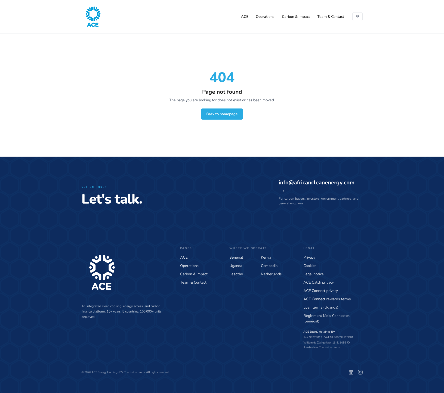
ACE (244, 16)
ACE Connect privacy (320, 290)
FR (357, 16)
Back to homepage (222, 114)
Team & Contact (330, 16)
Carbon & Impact (296, 16)
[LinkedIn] (351, 372)
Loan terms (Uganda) (320, 307)
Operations (265, 16)
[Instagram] (360, 372)
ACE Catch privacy (318, 282)
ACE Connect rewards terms (327, 299)
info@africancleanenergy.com (317, 186)
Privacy (309, 257)
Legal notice (313, 274)
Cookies (310, 265)
